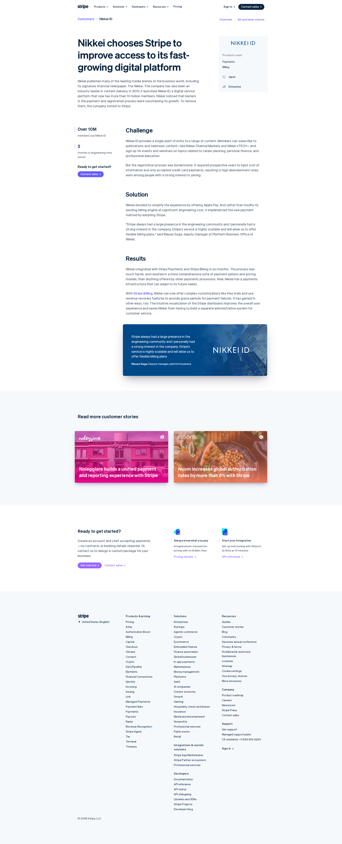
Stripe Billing (142, 293)
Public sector (182, 731)
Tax (128, 736)
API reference (231, 556)
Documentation (183, 779)
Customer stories (233, 627)
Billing (129, 637)
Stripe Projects (183, 804)
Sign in (228, 6)
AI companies (182, 686)
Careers (227, 700)
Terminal (131, 741)
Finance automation (186, 651)
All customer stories (251, 19)
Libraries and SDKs (185, 799)
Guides (226, 622)
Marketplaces (182, 666)
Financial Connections (139, 676)
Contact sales (250, 6)
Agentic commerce (186, 632)
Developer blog (183, 809)
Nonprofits (180, 721)
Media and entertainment (189, 716)
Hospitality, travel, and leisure (192, 706)
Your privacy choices (234, 676)
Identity (130, 681)
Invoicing (131, 686)
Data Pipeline (134, 666)
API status (180, 789)
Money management (186, 671)
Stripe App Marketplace (188, 755)
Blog (224, 632)
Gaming (178, 701)
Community (229, 637)
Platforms (180, 676)
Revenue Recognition (139, 726)
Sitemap (227, 666)
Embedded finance (185, 646)
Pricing (177, 6)
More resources (232, 681)
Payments (132, 711)
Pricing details (183, 556)
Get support (229, 729)
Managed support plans (236, 734)
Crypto (130, 661)
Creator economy (185, 691)
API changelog (182, 794)
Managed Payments (138, 701)
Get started (88, 565)
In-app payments (184, 661)
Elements (132, 671)
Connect (131, 656)
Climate (130, 651)
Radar (129, 721)
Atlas (129, 627)
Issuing (130, 691)
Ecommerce (181, 642)
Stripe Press (229, 710)
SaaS (177, 681)
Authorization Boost (138, 632)
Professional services (187, 726)
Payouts (131, 716)
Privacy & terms (232, 646)
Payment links (134, 706)
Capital (130, 642)
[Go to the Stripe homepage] (82, 616)
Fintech (178, 696)
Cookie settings (232, 671)
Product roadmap (232, 695)
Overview (226, 19)
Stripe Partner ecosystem (190, 760)
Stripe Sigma (133, 731)
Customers (86, 19)
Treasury (131, 746)
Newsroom (228, 705)
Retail (177, 736)
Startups (179, 627)
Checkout (132, 646)
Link (128, 696)
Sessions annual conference (239, 642)
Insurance (180, 711)
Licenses (227, 661)
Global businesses (185, 656)
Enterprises (181, 622)
